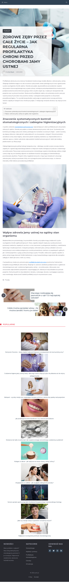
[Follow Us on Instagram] (57, 550)
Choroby (28, 560)
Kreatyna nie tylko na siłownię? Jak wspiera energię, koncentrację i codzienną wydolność (34, 440)
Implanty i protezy (31, 551)
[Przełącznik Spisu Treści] (54, 108)
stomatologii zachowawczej (24, 127)
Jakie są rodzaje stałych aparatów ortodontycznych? (34, 520)
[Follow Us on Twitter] (53, 550)
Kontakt (36, 577)
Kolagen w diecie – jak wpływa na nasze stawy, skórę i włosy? (34, 461)
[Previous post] (3, 295)
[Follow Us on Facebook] (49, 550)
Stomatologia (30, 548)
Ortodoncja (29, 564)
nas (31, 577)
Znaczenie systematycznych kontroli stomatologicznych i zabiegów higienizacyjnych (30, 111)
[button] (66, 2)
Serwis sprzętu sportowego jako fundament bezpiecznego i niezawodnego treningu (34, 502)
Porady (7, 31)
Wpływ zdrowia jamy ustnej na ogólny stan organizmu (21, 114)
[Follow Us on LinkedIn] (61, 550)
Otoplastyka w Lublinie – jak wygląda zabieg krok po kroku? (34, 483)
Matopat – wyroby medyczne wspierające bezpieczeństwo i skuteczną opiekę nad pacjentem (34, 397)
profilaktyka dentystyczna (37, 262)
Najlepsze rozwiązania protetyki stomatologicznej (34, 536)
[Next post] (65, 309)
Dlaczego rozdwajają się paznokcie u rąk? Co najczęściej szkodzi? (45, 295)
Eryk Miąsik (11, 72)
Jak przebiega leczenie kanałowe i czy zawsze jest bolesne (34, 418)
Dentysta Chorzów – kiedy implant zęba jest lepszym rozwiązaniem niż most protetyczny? (34, 352)
